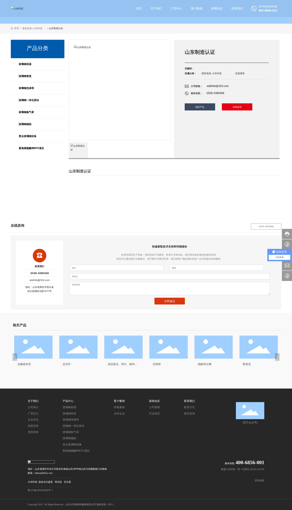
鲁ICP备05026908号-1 (40, 490)
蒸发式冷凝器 (46, 482)
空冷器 (67, 482)
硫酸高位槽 (204, 364)
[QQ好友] (246, 475)
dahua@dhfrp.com (44, 473)
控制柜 (157, 364)
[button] (15, 357)
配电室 (247, 364)
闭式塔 (58, 482)
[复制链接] (260, 475)
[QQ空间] (253, 475)
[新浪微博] (233, 475)
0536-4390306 (215, 93)
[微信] (239, 475)
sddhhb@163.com (218, 86)
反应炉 (67, 364)
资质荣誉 (240, 73)
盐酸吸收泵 (24, 364)
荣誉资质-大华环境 (32, 28)
